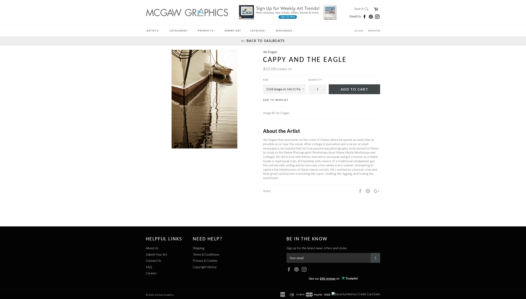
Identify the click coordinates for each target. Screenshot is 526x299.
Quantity (315, 79)
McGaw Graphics (164, 294)
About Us (152, 248)
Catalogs (257, 30)
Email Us (356, 16)
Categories (178, 30)
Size (265, 79)
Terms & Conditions (206, 254)
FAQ (149, 267)
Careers (151, 273)
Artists (152, 30)
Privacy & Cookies (205, 260)
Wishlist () (374, 30)
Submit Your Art (156, 254)
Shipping (198, 248)
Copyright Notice (205, 267)
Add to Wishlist (276, 100)
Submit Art (232, 30)
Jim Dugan (270, 52)
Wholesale (284, 30)
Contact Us (153, 260)
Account (358, 30)
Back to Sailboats (265, 41)
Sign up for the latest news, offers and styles (316, 248)
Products (205, 30)
